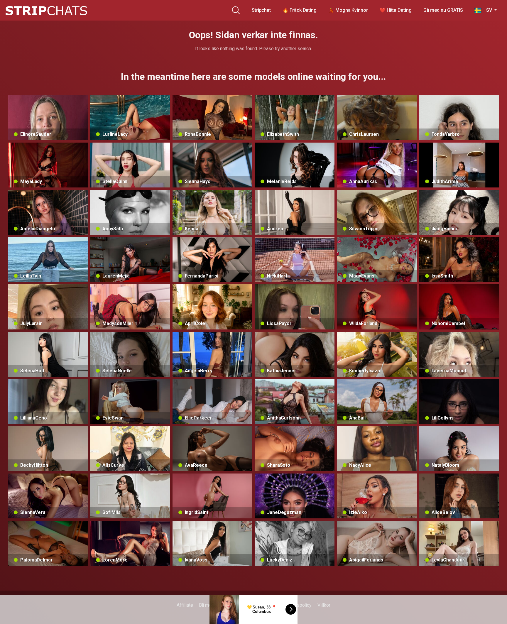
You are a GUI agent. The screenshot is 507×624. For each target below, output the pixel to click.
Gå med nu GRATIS (443, 10)
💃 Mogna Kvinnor (348, 10)
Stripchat (261, 10)
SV (487, 10)
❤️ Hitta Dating (396, 10)
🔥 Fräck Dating (300, 10)
